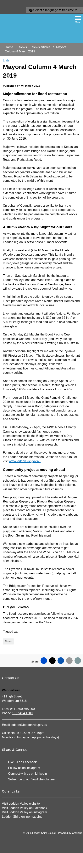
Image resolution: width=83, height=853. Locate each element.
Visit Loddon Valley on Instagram (24, 812)
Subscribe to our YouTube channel (31, 779)
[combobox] (54, 10)
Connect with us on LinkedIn (27, 773)
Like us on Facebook (22, 762)
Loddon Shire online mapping (22, 816)
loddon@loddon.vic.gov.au (29, 724)
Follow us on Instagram (24, 767)
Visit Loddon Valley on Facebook (24, 808)
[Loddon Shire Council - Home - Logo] (21, 28)
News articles (41, 47)
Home (9, 47)
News (23, 47)
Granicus (77, 832)
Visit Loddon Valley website (21, 803)
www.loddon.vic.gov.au (25, 461)
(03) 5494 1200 (22, 713)
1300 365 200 (25, 709)
